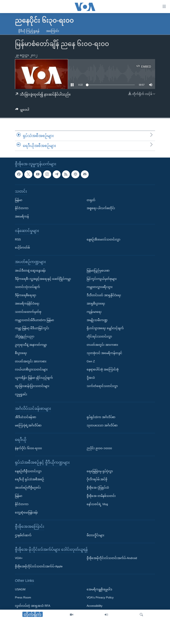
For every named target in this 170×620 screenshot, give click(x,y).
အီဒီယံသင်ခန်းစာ (25, 417)
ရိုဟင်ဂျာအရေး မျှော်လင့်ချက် (105, 328)
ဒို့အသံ (91, 377)
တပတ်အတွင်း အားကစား (30, 361)
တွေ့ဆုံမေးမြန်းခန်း (26, 512)
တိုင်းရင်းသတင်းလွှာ (99, 336)
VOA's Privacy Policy (100, 597)
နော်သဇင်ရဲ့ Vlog (97, 504)
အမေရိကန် (22, 216)
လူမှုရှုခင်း (21, 394)
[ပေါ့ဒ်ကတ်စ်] (75, 174)
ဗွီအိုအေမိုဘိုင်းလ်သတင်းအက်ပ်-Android (112, 558)
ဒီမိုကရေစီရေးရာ (25, 295)
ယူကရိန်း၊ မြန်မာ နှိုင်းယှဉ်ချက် (34, 377)
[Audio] (106, 615)
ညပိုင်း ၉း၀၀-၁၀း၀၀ (99, 448)
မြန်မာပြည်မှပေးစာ (98, 270)
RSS (18, 239)
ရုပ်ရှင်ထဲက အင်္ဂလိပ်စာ (101, 417)
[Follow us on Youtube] (38, 174)
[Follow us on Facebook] (19, 174)
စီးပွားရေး (21, 352)
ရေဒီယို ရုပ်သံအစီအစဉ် (29, 479)
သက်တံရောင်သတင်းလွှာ (102, 385)
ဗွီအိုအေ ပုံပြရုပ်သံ (98, 487)
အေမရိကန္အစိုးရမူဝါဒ (99, 589)
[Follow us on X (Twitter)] (28, 174)
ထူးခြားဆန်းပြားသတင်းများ (32, 385)
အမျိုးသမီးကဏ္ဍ (97, 320)
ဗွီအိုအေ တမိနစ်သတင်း (101, 495)
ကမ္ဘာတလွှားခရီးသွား (100, 287)
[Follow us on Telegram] (57, 174)
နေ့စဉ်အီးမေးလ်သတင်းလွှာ (103, 239)
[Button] (22, 110)
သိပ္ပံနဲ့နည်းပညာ (24, 336)
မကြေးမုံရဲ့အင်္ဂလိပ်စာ (28, 425)
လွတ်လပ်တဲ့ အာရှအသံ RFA (32, 605)
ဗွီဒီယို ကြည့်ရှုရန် (28, 31)
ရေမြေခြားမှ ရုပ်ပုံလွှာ (100, 471)
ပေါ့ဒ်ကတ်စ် (22, 247)
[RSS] (66, 174)
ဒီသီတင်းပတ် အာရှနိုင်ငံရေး (104, 295)
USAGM (20, 589)
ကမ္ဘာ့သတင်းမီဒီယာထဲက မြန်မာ (34, 320)
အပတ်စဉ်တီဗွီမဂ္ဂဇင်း (28, 487)
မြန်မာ (18, 199)
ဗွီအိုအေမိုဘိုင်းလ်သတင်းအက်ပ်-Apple (39, 566)
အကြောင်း (52, 31)
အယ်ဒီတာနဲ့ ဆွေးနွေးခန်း (30, 270)
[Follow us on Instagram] (47, 174)
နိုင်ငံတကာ (21, 208)
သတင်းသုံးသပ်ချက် (27, 287)
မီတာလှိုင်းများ (95, 535)
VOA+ (19, 558)
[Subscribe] (85, 174)
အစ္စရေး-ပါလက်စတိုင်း (101, 208)
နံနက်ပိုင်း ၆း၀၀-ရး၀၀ (28, 448)
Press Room (23, 597)
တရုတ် (91, 199)
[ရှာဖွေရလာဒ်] (141, 615)
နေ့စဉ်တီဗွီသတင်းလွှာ (28, 471)
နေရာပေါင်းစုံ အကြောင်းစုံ (103, 369)
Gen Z (91, 361)
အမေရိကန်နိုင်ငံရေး (27, 303)
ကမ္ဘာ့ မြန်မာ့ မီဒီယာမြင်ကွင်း (32, 328)
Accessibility (94, 605)
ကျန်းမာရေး (94, 311)
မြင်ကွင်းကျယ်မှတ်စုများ (102, 278)
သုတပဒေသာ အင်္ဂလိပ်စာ (102, 425)
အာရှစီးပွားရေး (96, 303)
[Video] (71, 615)
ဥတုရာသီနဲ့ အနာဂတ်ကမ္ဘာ (31, 344)
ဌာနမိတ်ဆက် (23, 535)
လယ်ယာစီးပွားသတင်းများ (31, 369)
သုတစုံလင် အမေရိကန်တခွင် (104, 352)
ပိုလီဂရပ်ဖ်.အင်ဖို (97, 479)
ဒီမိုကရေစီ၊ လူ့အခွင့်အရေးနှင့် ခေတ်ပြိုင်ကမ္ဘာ (43, 278)
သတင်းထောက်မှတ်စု (28, 311)
